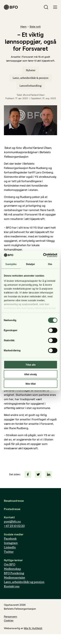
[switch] (52, 330)
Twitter (9, 552)
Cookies (8, 620)
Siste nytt (35, 26)
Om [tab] (50, 264)
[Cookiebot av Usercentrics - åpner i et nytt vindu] (43, 255)
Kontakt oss (12, 586)
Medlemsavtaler (14, 578)
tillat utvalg (30, 374)
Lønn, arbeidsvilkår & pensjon (30, 78)
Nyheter (30, 70)
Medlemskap (12, 569)
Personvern (10, 616)
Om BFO (9, 564)
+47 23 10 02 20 (14, 526)
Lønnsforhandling (30, 85)
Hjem (23, 26)
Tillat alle (31, 364)
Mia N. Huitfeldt (33, 628)
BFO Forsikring (14, 573)
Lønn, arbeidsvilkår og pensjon (24, 582)
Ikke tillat (31, 383)
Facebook (10, 539)
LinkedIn (10, 547)
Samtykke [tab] (11, 264)
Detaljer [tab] (30, 264)
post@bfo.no (12, 522)
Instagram (11, 543)
